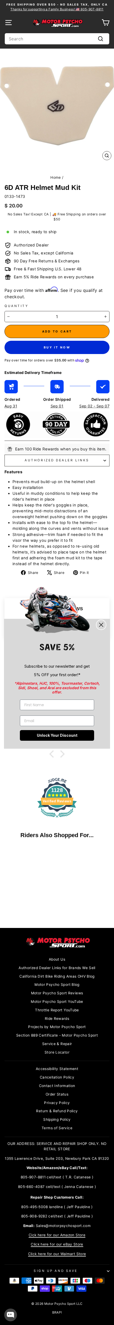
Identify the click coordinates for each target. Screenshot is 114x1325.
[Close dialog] (101, 624)
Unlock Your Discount (57, 735)
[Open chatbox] (10, 1315)
